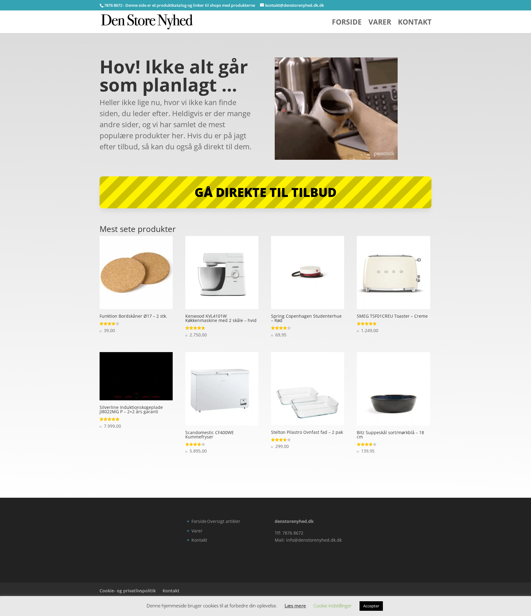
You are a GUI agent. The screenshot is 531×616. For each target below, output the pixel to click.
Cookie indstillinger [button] (332, 605)
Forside (347, 23)
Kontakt (414, 23)
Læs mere (295, 605)
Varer (379, 23)
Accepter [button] (371, 606)
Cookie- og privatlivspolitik (128, 591)
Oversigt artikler (223, 521)
